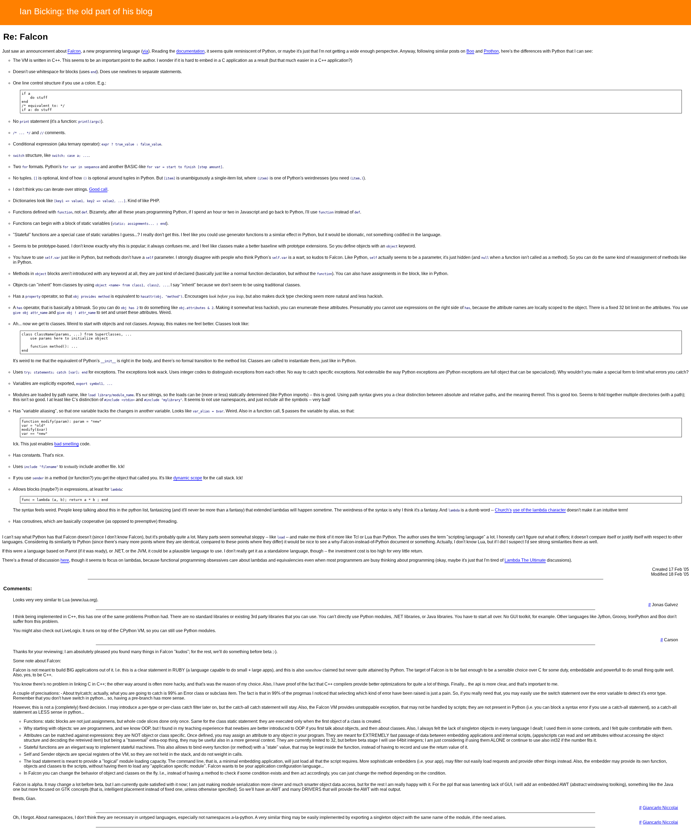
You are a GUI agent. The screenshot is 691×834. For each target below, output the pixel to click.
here (64, 560)
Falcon (74, 51)
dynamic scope (187, 478)
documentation (190, 51)
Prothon (491, 51)
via (145, 51)
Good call (98, 189)
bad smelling (66, 444)
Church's (503, 510)
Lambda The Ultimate (525, 560)
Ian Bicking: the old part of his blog (86, 11)
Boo (470, 51)
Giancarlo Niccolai (660, 807)
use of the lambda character (539, 510)
